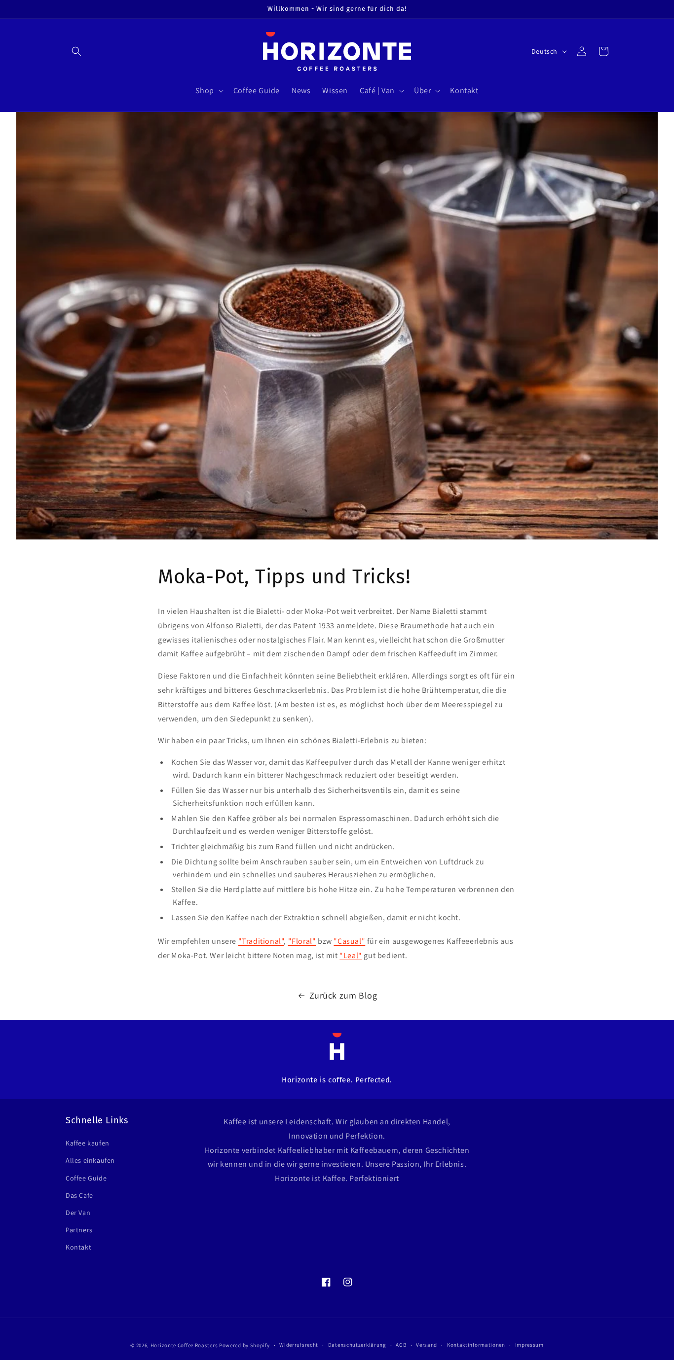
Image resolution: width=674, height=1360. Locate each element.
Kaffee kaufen (88, 1143)
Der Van (78, 1212)
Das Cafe (79, 1195)
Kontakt (78, 1247)
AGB (401, 1344)
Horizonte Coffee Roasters (184, 1345)
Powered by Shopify (244, 1345)
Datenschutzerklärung (357, 1344)
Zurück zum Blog (343, 995)
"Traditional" (261, 941)
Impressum (529, 1344)
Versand (426, 1344)
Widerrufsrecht (298, 1344)
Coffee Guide (86, 1178)
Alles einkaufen (90, 1160)
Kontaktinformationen (476, 1344)
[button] (76, 51)
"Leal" (350, 955)
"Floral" (302, 941)
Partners (79, 1229)
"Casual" (349, 941)
